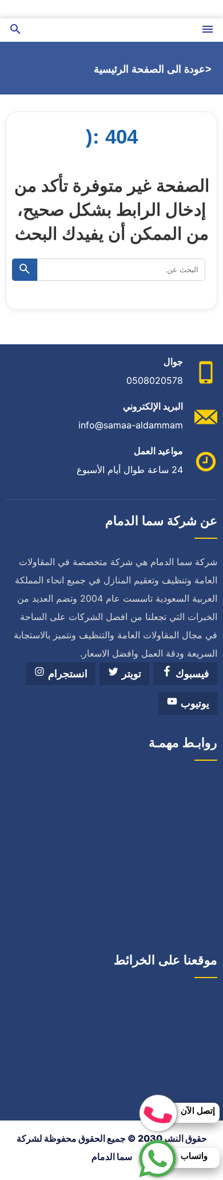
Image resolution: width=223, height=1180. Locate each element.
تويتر (130, 674)
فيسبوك (191, 674)
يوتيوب (193, 703)
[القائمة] (207, 30)
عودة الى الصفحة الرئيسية (149, 69)
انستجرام (66, 674)
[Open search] (15, 30)
